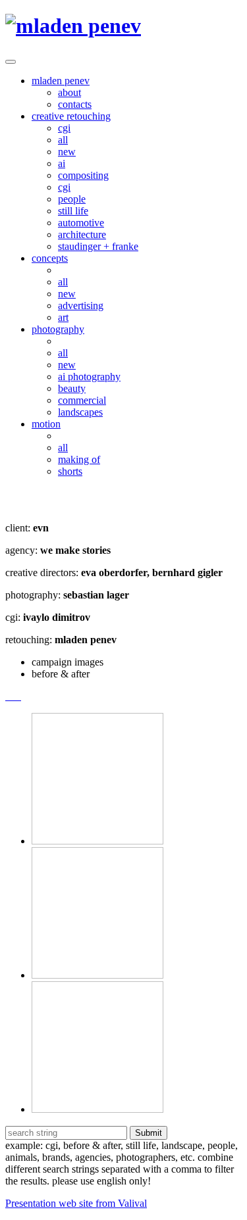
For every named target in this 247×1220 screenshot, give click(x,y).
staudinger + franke (98, 246)
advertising (80, 305)
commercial (82, 400)
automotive (81, 222)
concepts (50, 258)
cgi (64, 128)
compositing (83, 175)
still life (73, 210)
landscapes (80, 412)
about (69, 92)
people (72, 199)
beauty (72, 388)
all (63, 139)
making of (79, 459)
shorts (70, 471)
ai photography (89, 376)
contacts (75, 104)
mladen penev (61, 80)
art (63, 317)
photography (58, 329)
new (67, 151)
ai (61, 163)
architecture (82, 234)
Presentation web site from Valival (76, 1203)
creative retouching (71, 116)
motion (46, 423)
